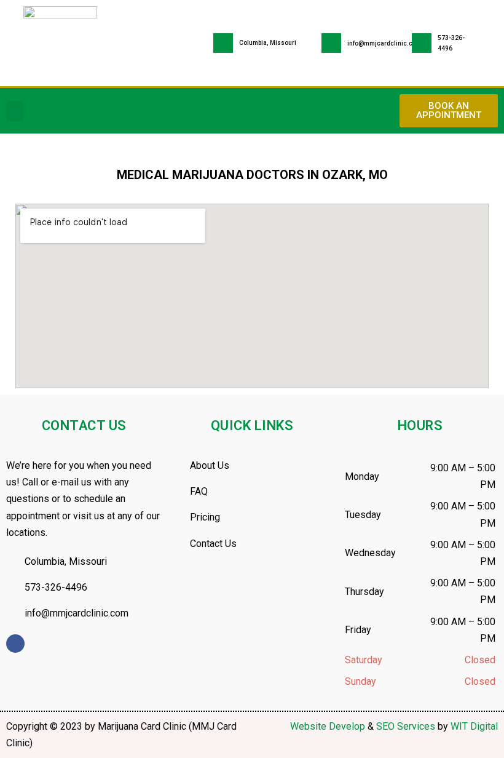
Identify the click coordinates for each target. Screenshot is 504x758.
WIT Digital (474, 726)
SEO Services (405, 726)
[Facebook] (15, 643)
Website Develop (327, 726)
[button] (14, 111)
